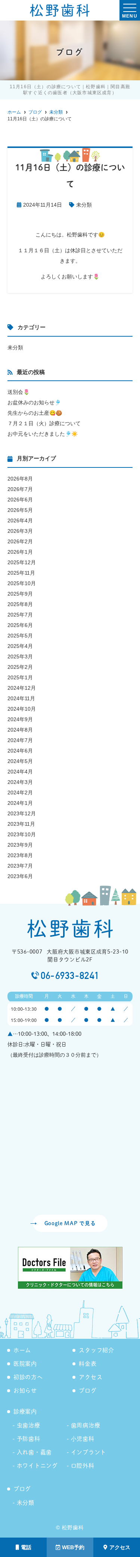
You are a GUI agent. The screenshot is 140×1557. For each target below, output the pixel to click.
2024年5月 (20, 761)
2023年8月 (20, 855)
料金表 (87, 1363)
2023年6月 (20, 876)
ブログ (87, 1390)
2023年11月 (21, 824)
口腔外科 (82, 1465)
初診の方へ (28, 1377)
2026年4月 (20, 520)
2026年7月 (20, 489)
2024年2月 (20, 793)
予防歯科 (28, 1439)
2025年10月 (21, 583)
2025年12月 (21, 562)
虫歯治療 (28, 1425)
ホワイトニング (37, 1465)
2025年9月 (20, 594)
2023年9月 (20, 845)
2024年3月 (20, 782)
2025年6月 (20, 625)
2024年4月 (20, 772)
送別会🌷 (18, 392)
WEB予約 (73, 1547)
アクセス (119, 1547)
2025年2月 (20, 667)
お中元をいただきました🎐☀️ (42, 434)
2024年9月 (20, 719)
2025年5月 (20, 636)
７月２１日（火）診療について (44, 423)
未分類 (84, 205)
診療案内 (25, 1411)
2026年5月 (20, 510)
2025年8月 (20, 604)
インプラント (88, 1452)
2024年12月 (21, 688)
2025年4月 (20, 646)
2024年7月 (20, 740)
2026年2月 (20, 541)
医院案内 (25, 1363)
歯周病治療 (85, 1425)
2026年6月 (20, 500)
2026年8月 (20, 479)
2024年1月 (20, 803)
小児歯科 (82, 1439)
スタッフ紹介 (96, 1350)
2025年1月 (20, 677)
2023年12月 (21, 813)
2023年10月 (21, 834)
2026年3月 (20, 531)
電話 (26, 1547)
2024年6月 (20, 751)
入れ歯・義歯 (34, 1452)
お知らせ (25, 1390)
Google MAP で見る (70, 1223)
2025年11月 (21, 573)
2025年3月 (20, 656)
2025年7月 (20, 615)
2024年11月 (21, 698)
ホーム (22, 1350)
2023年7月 (20, 866)
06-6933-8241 (70, 975)
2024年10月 (21, 709)
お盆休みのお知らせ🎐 (34, 402)
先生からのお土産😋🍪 (34, 413)
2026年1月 (20, 552)
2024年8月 (20, 730)
